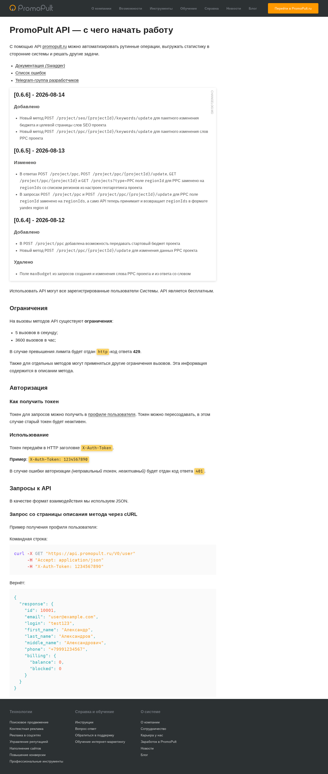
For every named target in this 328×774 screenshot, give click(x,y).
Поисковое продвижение (29, 722)
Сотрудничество (153, 729)
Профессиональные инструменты (36, 761)
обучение (105, 712)
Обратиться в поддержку (94, 735)
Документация (40, 65)
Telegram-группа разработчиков (47, 80)
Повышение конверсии (28, 755)
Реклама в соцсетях (25, 735)
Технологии (21, 712)
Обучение (188, 8)
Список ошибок (30, 73)
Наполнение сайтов (25, 748)
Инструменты (161, 8)
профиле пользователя (111, 414)
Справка (212, 8)
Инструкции (84, 722)
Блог (253, 8)
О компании (101, 8)
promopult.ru (55, 46)
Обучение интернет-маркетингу (100, 742)
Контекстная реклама (26, 729)
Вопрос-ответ (85, 729)
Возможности (130, 8)
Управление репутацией (29, 742)
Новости (233, 8)
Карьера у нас (152, 735)
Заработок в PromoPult (158, 742)
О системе (150, 712)
